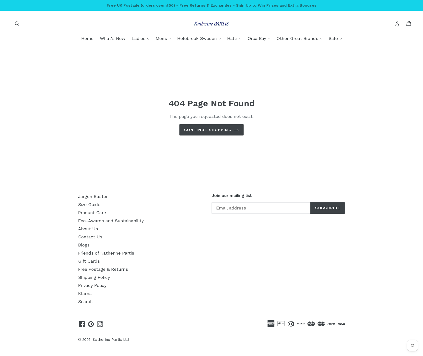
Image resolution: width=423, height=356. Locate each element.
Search (85, 301)
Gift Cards (89, 261)
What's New (112, 38)
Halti (235, 38)
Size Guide (89, 204)
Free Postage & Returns (103, 269)
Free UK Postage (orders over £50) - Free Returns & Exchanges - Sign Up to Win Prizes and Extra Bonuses (212, 5)
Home (87, 38)
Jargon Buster (93, 196)
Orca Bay (259, 38)
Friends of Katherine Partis (106, 253)
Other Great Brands (300, 38)
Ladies (142, 38)
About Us (88, 228)
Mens (164, 38)
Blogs (84, 244)
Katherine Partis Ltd (111, 339)
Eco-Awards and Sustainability (111, 220)
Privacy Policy (92, 285)
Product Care (92, 212)
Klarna (85, 293)
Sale (336, 38)
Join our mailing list (232, 195)
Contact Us (90, 236)
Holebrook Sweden (200, 38)
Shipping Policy (94, 277)
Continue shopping (208, 129)
